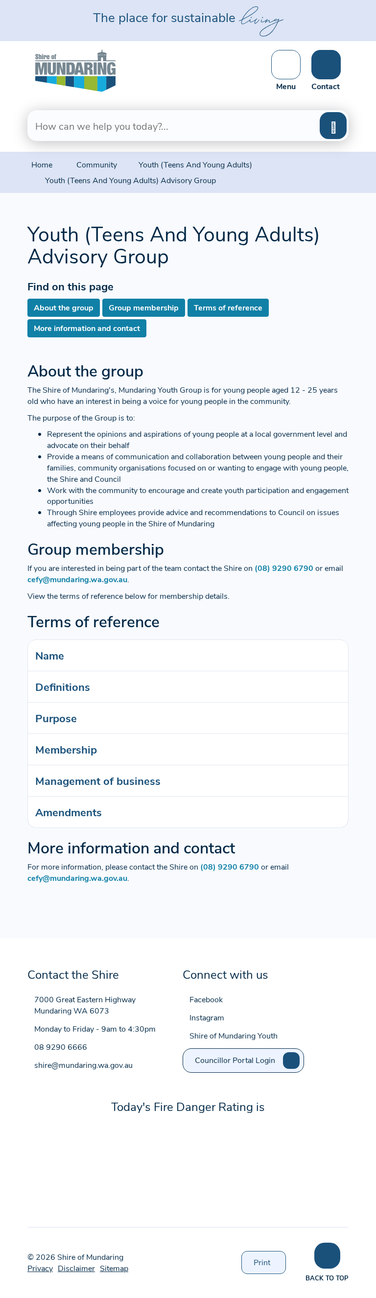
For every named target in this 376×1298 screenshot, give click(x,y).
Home (41, 164)
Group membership (144, 307)
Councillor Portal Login (235, 1060)
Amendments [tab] (68, 811)
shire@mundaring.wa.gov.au (83, 1065)
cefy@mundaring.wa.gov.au (77, 579)
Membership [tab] (66, 749)
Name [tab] (49, 655)
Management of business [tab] (98, 780)
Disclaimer (76, 1268)
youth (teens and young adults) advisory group (130, 180)
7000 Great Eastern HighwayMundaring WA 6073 (85, 1004)
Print (270, 1265)
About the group (64, 307)
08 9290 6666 (60, 1046)
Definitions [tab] (62, 686)
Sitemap (114, 1268)
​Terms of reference (228, 307)
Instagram (206, 1017)
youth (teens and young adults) (195, 164)
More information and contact (87, 328)
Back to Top (327, 1278)
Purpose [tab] (56, 717)
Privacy (40, 1268)
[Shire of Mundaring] (75, 69)
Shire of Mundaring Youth (233, 1035)
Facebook (206, 999)
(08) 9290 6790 (284, 568)
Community (96, 164)
